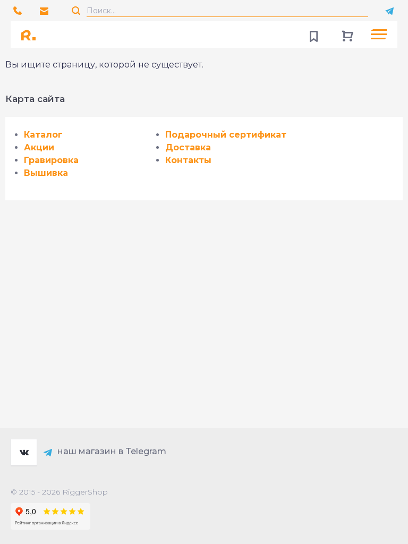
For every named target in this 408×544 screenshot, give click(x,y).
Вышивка (46, 173)
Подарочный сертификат (225, 135)
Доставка (188, 147)
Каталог (43, 135)
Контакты (188, 160)
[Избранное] (313, 34)
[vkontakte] (24, 452)
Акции (39, 147)
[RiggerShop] (31, 34)
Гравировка (51, 160)
